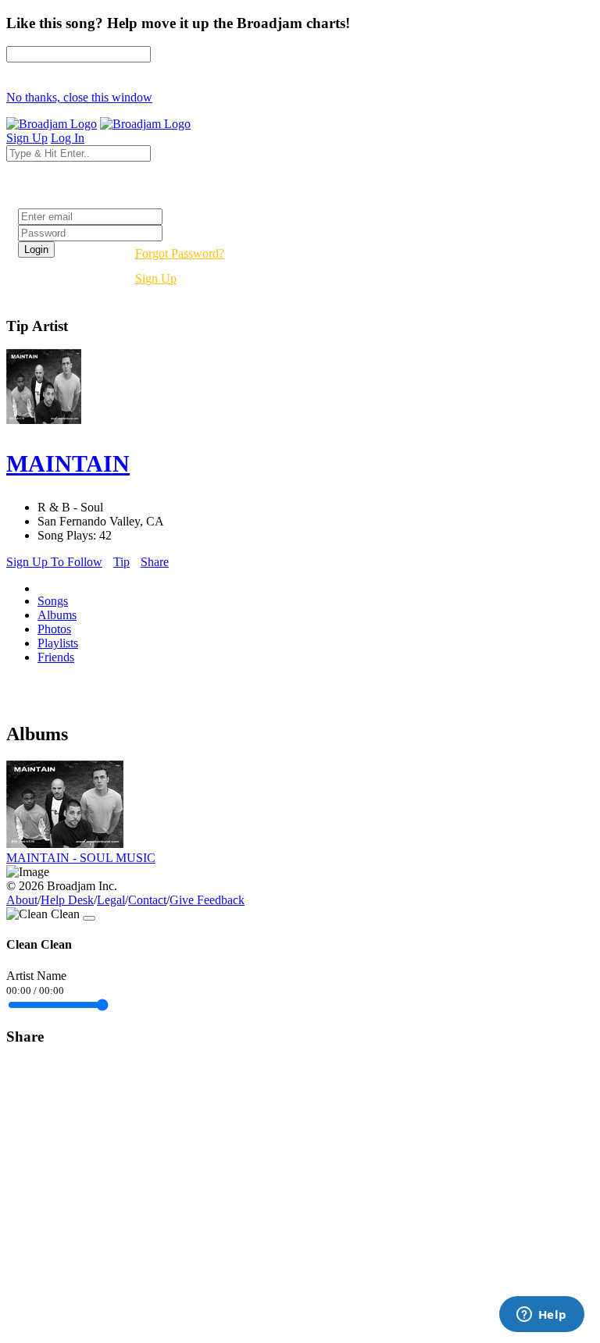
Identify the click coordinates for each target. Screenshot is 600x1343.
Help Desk (67, 900)
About (22, 900)
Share (155, 561)
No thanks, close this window (79, 97)
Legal (111, 900)
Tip (121, 561)
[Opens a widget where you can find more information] (541, 1315)
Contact (147, 900)
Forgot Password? (179, 253)
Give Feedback (207, 900)
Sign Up (156, 278)
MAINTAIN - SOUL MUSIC (80, 857)
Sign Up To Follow (54, 561)
